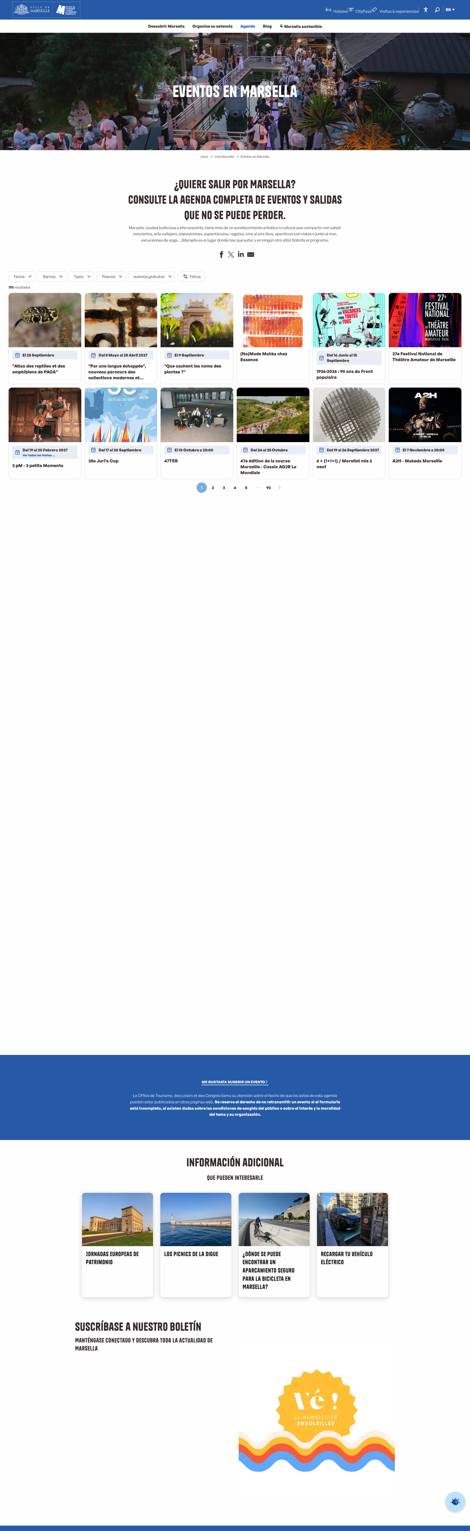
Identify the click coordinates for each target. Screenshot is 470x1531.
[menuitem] (46, 10)
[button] (437, 9)
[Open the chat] (455, 1502)
